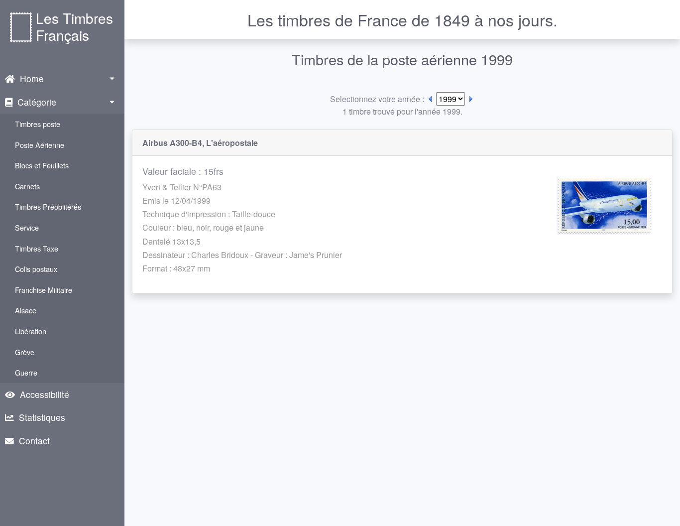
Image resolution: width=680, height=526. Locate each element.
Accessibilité (44, 394)
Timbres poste (37, 124)
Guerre (26, 372)
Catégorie (36, 102)
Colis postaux (36, 268)
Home (32, 78)
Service (27, 227)
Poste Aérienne (39, 144)
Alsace (25, 310)
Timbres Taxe (36, 248)
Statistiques (42, 417)
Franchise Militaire (43, 289)
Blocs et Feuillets (42, 165)
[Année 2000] (471, 99)
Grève (24, 352)
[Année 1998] (430, 99)
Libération (30, 331)
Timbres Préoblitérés (48, 206)
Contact (34, 440)
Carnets (27, 186)
